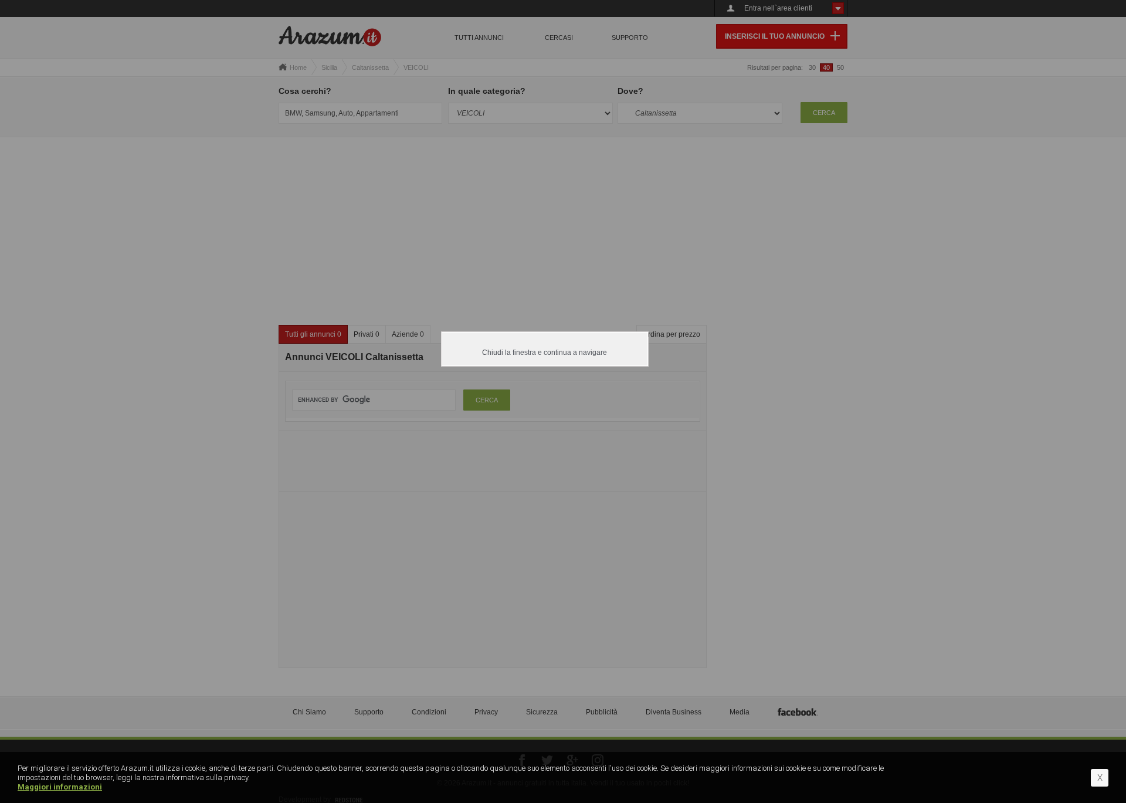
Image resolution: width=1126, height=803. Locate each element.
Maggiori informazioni (60, 786)
